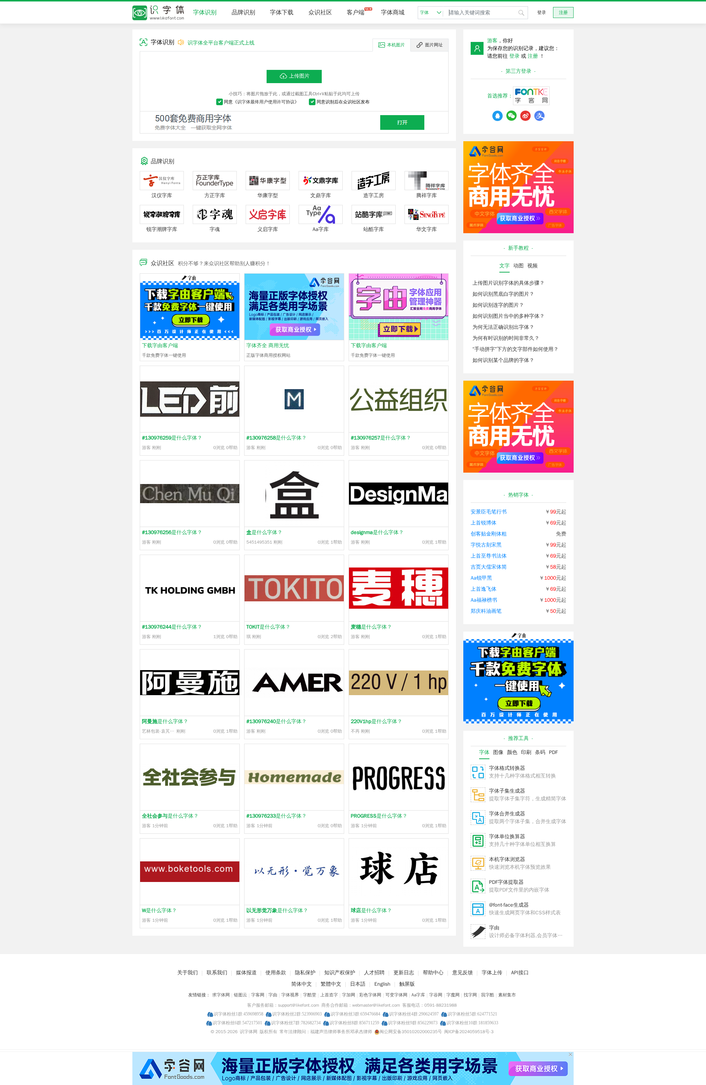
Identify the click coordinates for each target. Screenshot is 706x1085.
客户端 (355, 12)
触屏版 (407, 984)
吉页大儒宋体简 (489, 567)
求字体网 (221, 995)
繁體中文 (331, 984)
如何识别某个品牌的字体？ (503, 360)
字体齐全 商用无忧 (267, 345)
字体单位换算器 (507, 836)
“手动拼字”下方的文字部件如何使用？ (516, 349)
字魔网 (453, 995)
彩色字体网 (370, 995)
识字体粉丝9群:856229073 (413, 1022)
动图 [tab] (518, 266)
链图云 (240, 995)
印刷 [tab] (526, 752)
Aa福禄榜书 (484, 600)
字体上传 (492, 973)
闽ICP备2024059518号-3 (468, 1032)
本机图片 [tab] (396, 45)
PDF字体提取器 (506, 882)
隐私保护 (305, 973)
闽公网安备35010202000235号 (410, 1032)
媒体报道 (246, 973)
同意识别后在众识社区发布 (343, 102)
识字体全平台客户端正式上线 (221, 43)
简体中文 (301, 984)
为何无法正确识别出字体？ (503, 327)
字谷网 (435, 995)
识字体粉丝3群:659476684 (355, 1013)
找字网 (470, 995)
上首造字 (329, 995)
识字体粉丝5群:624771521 (472, 1013)
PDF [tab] (553, 752)
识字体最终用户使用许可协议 (266, 102)
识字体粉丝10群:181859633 (472, 1022)
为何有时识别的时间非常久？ (506, 338)
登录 (541, 12)
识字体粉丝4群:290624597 (414, 1013)
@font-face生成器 (509, 905)
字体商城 (392, 12)
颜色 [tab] (512, 752)
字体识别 (205, 12)
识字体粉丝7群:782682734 (296, 1022)
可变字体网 (396, 995)
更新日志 (403, 973)
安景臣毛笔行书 (489, 512)
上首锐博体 (483, 523)
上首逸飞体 (483, 589)
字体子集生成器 (507, 791)
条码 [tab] (540, 752)
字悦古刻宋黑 (486, 545)
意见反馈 (462, 973)
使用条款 (275, 973)
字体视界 (290, 995)
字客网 (257, 995)
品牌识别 (243, 12)
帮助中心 (433, 973)
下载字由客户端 (160, 345)
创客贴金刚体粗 (489, 534)
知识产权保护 (339, 973)
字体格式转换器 (507, 768)
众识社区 (320, 12)
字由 (494, 928)
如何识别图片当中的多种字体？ (509, 316)
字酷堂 (309, 995)
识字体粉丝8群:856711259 (354, 1022)
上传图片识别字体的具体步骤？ (509, 283)
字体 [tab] (484, 752)
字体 (424, 12)
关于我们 (187, 973)
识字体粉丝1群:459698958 (238, 1013)
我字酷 (487, 995)
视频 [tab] (532, 266)
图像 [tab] (498, 752)
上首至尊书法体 (489, 556)
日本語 (358, 984)
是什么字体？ (172, 438)
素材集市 (507, 995)
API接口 (520, 973)
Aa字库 (418, 995)
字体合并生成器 (507, 814)
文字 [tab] (504, 266)
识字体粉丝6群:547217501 (237, 1022)
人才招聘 (374, 973)
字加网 (348, 995)
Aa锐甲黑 (481, 578)
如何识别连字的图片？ (498, 305)
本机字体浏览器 (507, 859)
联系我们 (217, 973)
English (382, 984)
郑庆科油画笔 (486, 611)
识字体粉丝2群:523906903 (297, 1013)
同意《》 (261, 102)
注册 (563, 12)
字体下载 (281, 12)
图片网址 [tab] (434, 45)
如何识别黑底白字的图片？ (503, 294)
